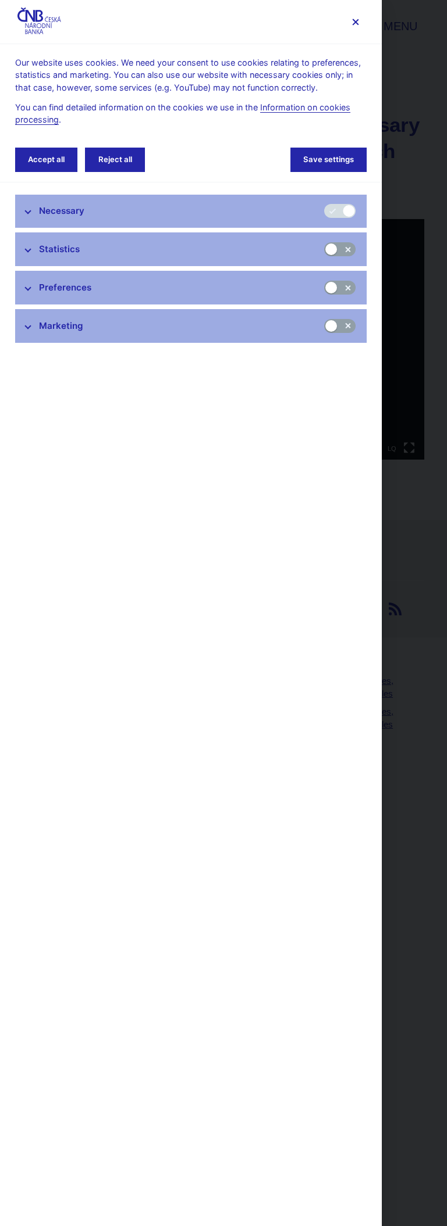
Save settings (328, 159)
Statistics (59, 248)
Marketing (61, 325)
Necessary (61, 210)
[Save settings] (355, 21)
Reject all (115, 159)
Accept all (46, 159)
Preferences (65, 287)
